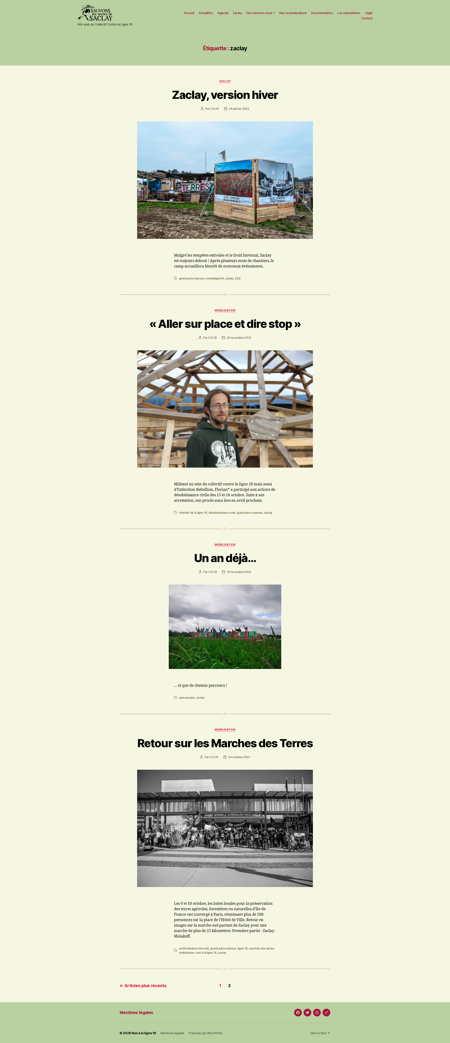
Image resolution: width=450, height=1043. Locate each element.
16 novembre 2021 (239, 572)
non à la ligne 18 (206, 952)
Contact (367, 18)
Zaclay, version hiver (225, 94)
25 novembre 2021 (239, 337)
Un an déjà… (225, 558)
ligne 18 (242, 948)
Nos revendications (293, 13)
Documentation (322, 13)
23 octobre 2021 (239, 757)
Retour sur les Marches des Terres (225, 743)
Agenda (222, 13)
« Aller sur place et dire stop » (225, 323)
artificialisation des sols (194, 948)
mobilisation (225, 310)
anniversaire (187, 697)
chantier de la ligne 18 (193, 512)
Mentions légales (136, 1012)
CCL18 (214, 108)
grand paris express (191, 278)
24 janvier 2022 (239, 108)
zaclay (225, 81)
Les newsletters (348, 13)
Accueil (189, 13)
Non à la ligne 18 (144, 1033)
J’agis (369, 13)
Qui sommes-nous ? (260, 13)
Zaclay (237, 13)
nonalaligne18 (215, 278)
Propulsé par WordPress (205, 1033)
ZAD (237, 278)
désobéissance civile (222, 512)
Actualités (206, 13)
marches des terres (261, 948)
